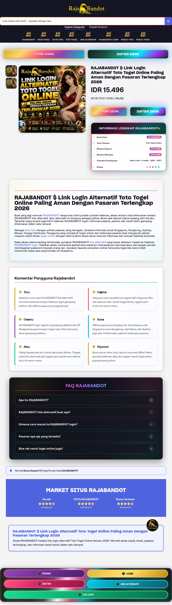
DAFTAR (46, 583)
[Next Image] (82, 99)
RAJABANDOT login (26, 245)
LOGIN (129, 573)
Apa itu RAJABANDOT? (34, 400)
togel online (48, 235)
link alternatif (98, 242)
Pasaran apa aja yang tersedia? (40, 436)
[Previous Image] (21, 99)
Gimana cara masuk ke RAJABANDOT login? (48, 424)
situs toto (30, 230)
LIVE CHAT (88, 594)
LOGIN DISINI (44, 54)
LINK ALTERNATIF (130, 583)
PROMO (46, 573)
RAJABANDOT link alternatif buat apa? (44, 412)
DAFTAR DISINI (128, 54)
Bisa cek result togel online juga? (41, 448)
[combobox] (82, 21)
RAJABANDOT (51, 215)
